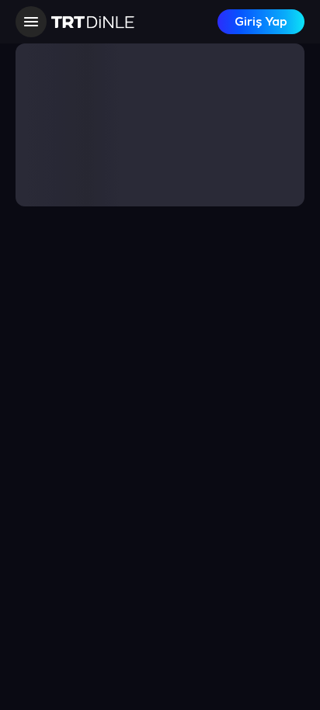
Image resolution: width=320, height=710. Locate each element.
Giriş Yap (261, 22)
